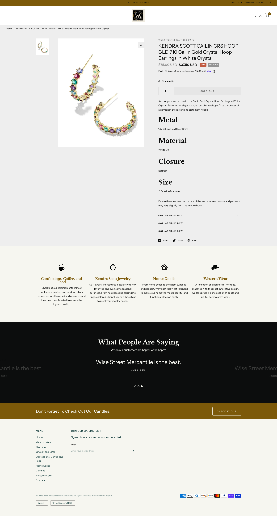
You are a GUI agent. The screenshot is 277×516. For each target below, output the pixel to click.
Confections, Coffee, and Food (93, 11)
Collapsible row (170, 215)
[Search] (254, 15)
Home (9, 11)
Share (165, 240)
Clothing (43, 11)
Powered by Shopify (102, 495)
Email (73, 444)
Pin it (194, 240)
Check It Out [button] (227, 411)
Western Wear (26, 11)
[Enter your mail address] (133, 451)
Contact (47, 19)
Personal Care (30, 19)
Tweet (180, 240)
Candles (13, 19)
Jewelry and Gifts (62, 11)
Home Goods (122, 11)
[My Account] (260, 15)
